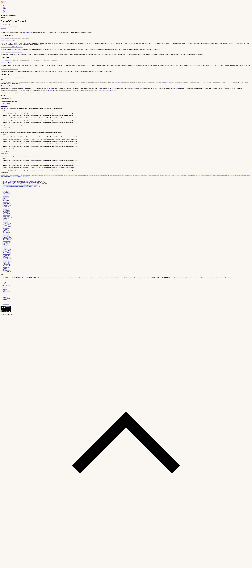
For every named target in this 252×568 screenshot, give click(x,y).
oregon (26, 92)
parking (159, 277)
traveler (40, 92)
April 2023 (5, 220)
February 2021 (6, 249)
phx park (197, 277)
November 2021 (6, 238)
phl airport (175, 277)
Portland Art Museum (6, 62)
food (4, 92)
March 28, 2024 (6, 24)
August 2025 (6, 196)
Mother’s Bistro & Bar (7, 86)
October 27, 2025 (6, 103)
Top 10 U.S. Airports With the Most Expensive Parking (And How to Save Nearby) (20, 181)
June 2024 (5, 207)
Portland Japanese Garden (8, 40)
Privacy (4, 290)
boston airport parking (65, 277)
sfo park (219, 277)
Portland (47, 90)
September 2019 (6, 264)
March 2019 (5, 270)
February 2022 (6, 235)
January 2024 (6, 213)
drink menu (17, 83)
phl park (184, 277)
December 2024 (6, 205)
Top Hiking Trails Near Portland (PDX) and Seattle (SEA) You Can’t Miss (14, 125)
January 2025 (6, 204)
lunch (133, 88)
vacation (43, 92)
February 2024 (6, 212)
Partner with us (6, 304)
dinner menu (165, 82)
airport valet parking (35, 277)
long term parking (132, 277)
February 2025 (6, 203)
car (83, 277)
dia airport (86, 277)
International (14, 92)
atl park (53, 277)
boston (56, 277)
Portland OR (3, 28)
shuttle (223, 277)
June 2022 (5, 230)
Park (4, 5)
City (4, 283)
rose (37, 92)
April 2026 (5, 191)
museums (23, 92)
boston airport (59, 277)
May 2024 (5, 209)
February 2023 (6, 223)
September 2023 (6, 217)
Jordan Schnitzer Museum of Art (9, 69)
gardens (7, 92)
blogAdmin (3, 95)
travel (227, 277)
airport (3, 277)
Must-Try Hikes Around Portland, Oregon (8, 148)
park (153, 277)
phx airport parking (193, 277)
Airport (4, 282)
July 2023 (5, 218)
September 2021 (6, 241)
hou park (108, 277)
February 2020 (6, 258)
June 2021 (5, 244)
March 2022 (5, 233)
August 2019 (6, 265)
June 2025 (5, 198)
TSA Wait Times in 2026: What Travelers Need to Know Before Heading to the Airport (21, 182)
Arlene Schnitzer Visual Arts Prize (51, 71)
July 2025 (5, 197)
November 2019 (6, 262)
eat (2, 92)
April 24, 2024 (6, 151)
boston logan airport (76, 277)
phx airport (187, 277)
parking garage (167, 277)
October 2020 (6, 252)
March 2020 (5, 257)
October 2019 (6, 263)
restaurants (34, 92)
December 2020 (6, 251)
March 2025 (5, 202)
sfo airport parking (215, 277)
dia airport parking (91, 277)
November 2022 (6, 226)
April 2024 (5, 210)
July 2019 (5, 267)
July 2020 (5, 255)
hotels (10, 92)
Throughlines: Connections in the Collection (145, 65)
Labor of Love (41, 71)
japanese (19, 92)
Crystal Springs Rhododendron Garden (11, 52)
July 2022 (5, 229)
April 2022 (5, 232)
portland (30, 92)
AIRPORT (3, 17)
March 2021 (5, 248)
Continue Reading (4, 106)
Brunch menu (117, 82)
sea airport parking (205, 277)
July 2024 (5, 206)
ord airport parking (146, 277)
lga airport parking (119, 277)
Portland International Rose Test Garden (12, 47)
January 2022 (6, 236)
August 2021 (6, 242)
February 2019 (6, 271)
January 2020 (6, 259)
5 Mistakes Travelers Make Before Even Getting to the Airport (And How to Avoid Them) (22, 183)
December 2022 (6, 225)
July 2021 (5, 243)
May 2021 (5, 245)
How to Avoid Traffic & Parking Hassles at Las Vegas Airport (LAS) (17, 186)
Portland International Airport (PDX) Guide (9, 101)
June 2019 (5, 268)
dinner (176, 88)
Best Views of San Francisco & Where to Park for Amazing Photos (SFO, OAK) (20, 185)
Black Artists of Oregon (124, 65)
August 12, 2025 (6, 127)
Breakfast (101, 88)
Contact (4, 8)
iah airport (111, 277)
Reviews (5, 299)
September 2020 (6, 254)
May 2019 (5, 269)
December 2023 (6, 215)
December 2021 (6, 237)
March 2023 (5, 222)
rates (201, 277)
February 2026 (6, 192)
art (1, 92)
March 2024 (5, 211)
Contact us (5, 297)
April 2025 (5, 200)
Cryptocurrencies (6, 298)
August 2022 (6, 228)
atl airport (44, 277)
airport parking (21, 277)
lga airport (114, 277)
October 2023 (6, 216)
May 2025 (5, 199)
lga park (123, 277)
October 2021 (6, 239)
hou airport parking (103, 277)
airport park (10, 277)
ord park (150, 277)
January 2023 (6, 224)
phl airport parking (180, 277)
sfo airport (210, 277)
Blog (4, 7)
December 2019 (6, 261)
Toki (2, 79)
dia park (95, 277)
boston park (81, 277)
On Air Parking (27, 32)
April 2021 (5, 246)
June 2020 (5, 256)
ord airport (141, 277)
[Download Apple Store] (6, 308)
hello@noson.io (112, 90)
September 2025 (6, 194)
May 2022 (5, 231)
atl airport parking (49, 277)
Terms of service (6, 291)
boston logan (71, 277)
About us (5, 288)
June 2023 (5, 219)
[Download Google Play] (6, 312)
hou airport (98, 277)
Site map (5, 289)
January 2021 (6, 250)
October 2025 (6, 193)
